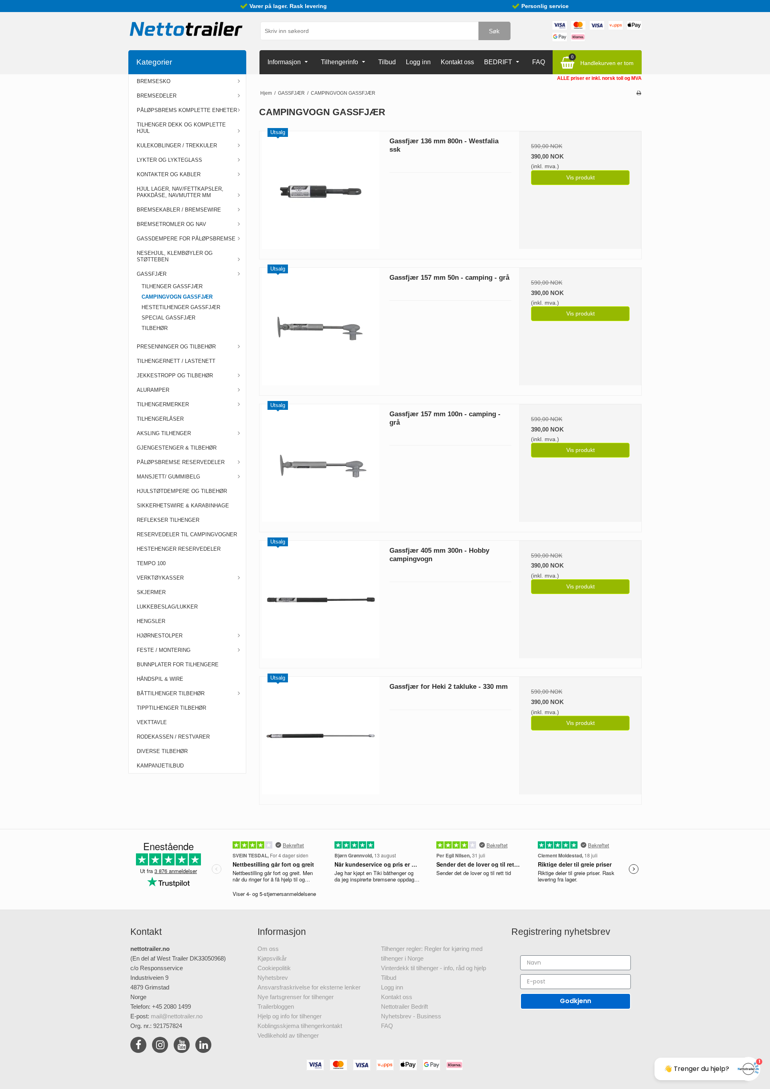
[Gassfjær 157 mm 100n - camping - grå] (320, 465)
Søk (494, 31)
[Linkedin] (203, 1046)
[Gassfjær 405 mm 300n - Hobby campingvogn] (320, 602)
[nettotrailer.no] (186, 29)
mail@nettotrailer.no (177, 1016)
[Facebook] (138, 1046)
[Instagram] (160, 1046)
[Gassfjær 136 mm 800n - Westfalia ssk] (320, 192)
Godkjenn (575, 1001)
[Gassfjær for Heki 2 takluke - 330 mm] (320, 738)
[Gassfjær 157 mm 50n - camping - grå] (320, 329)
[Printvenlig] (639, 93)
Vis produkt (580, 177)
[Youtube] (182, 1046)
